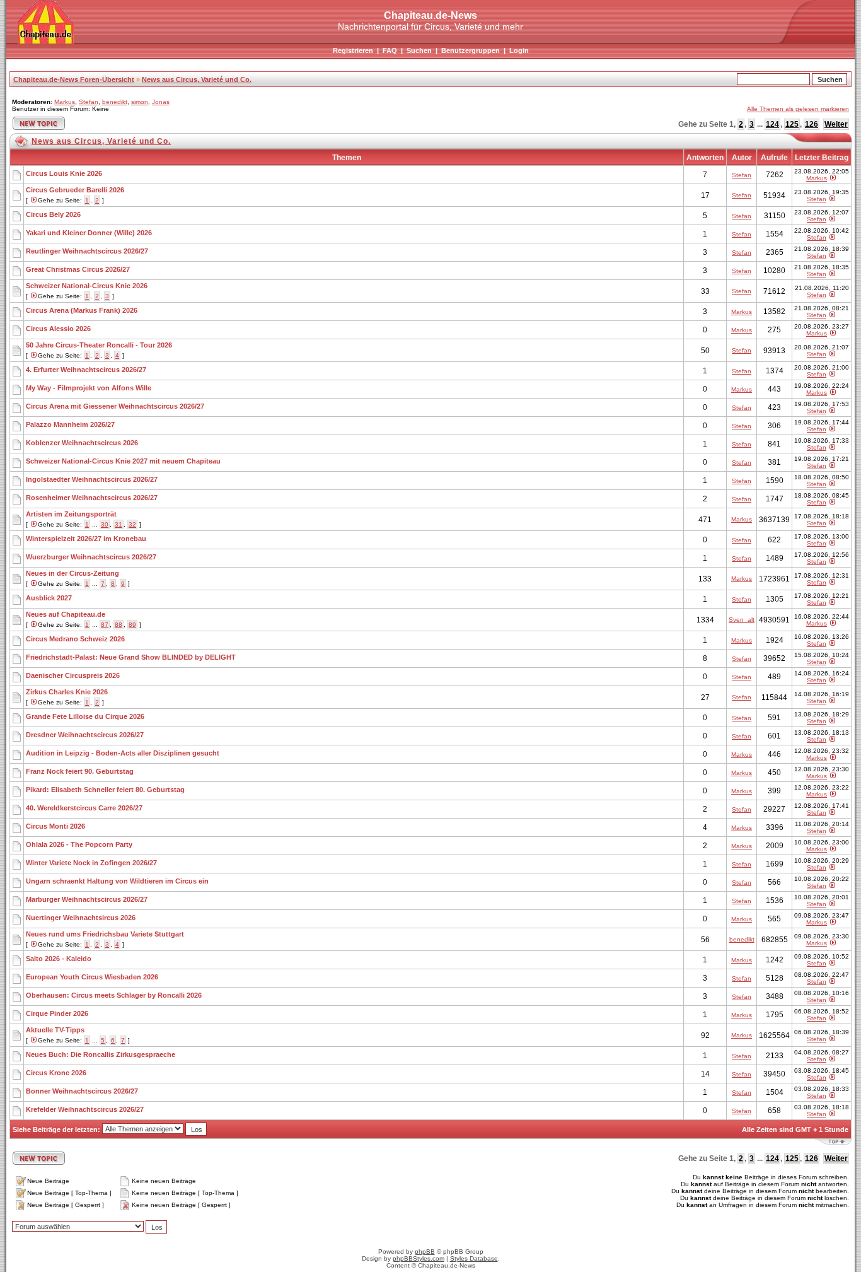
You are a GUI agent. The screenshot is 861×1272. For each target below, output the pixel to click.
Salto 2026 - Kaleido (58, 958)
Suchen (419, 50)
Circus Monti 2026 (55, 826)
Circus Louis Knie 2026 (64, 173)
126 (811, 124)
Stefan (88, 101)
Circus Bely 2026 (53, 214)
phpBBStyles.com (418, 1258)
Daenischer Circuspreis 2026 (73, 675)
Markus (64, 101)
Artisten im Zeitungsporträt (71, 514)
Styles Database (474, 1258)
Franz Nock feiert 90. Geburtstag (80, 771)
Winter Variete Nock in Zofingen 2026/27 (91, 862)
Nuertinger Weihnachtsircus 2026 (81, 917)
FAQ (390, 50)
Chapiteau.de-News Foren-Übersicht (73, 79)
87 (104, 624)
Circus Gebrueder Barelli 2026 (75, 190)
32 (132, 524)
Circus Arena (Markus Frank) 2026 (81, 310)
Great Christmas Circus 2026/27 (78, 269)
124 (772, 124)
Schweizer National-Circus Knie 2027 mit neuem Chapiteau (123, 461)
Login (519, 50)
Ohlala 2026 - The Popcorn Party (79, 844)
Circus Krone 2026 (56, 1073)
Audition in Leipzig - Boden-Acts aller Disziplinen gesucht (122, 753)
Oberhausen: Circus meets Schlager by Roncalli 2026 (114, 995)
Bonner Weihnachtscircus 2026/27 (82, 1091)
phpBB (425, 1251)
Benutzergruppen (470, 50)
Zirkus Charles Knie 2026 (67, 692)
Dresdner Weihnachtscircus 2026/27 (85, 734)
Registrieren (353, 50)
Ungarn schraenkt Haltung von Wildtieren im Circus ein (117, 881)
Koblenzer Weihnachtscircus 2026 (82, 442)
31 (118, 524)
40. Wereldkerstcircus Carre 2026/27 (84, 808)
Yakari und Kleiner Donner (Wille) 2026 (89, 232)
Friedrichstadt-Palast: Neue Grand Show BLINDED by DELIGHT (131, 657)
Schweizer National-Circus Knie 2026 (86, 285)
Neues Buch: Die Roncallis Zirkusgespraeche (100, 1054)
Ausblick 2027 (49, 598)
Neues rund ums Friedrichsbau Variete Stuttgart (105, 934)
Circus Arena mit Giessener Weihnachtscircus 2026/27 (115, 406)
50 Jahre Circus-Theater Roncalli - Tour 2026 (99, 345)
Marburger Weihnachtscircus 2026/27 (86, 899)
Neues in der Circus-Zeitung (72, 573)
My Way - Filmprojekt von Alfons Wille (88, 388)
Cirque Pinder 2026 (57, 1013)
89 (132, 624)
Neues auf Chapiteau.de (65, 614)
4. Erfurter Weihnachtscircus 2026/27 (86, 369)
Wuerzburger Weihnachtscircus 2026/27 (91, 557)
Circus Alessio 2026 (58, 328)
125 (792, 124)
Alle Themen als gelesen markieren (798, 108)
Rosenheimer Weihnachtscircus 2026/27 (92, 497)
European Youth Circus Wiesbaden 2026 (92, 977)
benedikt (114, 101)
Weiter (836, 124)
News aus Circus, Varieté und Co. (196, 79)
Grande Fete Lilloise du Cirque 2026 (85, 716)
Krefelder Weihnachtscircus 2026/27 (85, 1109)
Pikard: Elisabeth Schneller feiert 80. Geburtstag (105, 789)
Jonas (161, 101)
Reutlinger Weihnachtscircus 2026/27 (87, 251)
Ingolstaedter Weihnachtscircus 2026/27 (92, 479)
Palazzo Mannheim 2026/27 (70, 424)
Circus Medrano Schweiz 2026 (75, 639)
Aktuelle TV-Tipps (55, 1030)
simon (139, 101)
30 (104, 524)
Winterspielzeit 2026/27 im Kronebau (86, 538)
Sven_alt (741, 619)
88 (118, 624)
